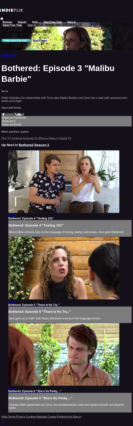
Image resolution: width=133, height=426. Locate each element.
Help (35, 21)
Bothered (8, 55)
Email (20, 114)
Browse (8, 21)
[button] (2, 19)
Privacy (21, 416)
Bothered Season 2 (34, 145)
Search (22, 21)
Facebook (7, 114)
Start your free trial (16, 40)
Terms (12, 416)
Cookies (31, 416)
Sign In (32, 25)
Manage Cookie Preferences (55, 416)
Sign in (71, 21)
